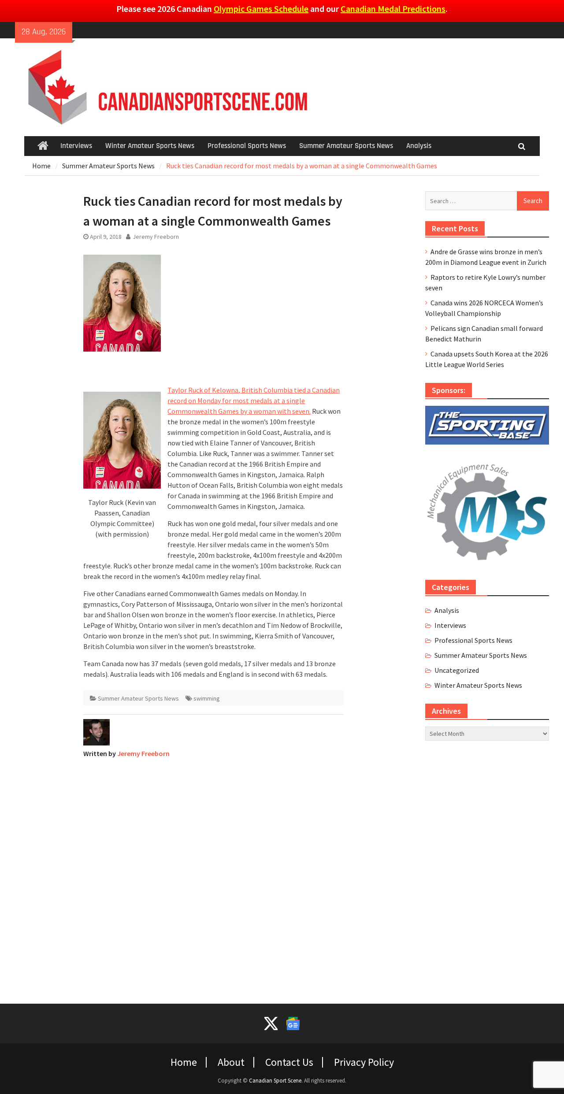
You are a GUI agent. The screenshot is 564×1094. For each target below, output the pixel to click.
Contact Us (289, 1062)
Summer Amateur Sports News (346, 146)
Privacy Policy (364, 1062)
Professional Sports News (247, 146)
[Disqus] (213, 875)
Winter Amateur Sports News (149, 146)
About (231, 1062)
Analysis (418, 146)
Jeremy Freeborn (156, 237)
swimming (206, 698)
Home (184, 1062)
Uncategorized (456, 670)
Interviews (76, 146)
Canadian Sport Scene (275, 1080)
